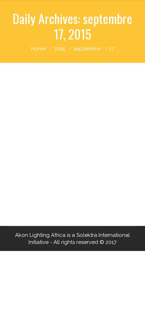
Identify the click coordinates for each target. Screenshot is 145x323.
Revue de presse (83, 190)
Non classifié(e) (40, 190)
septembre (87, 49)
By (53, 198)
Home (38, 49)
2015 (59, 49)
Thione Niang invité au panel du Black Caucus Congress (69, 167)
